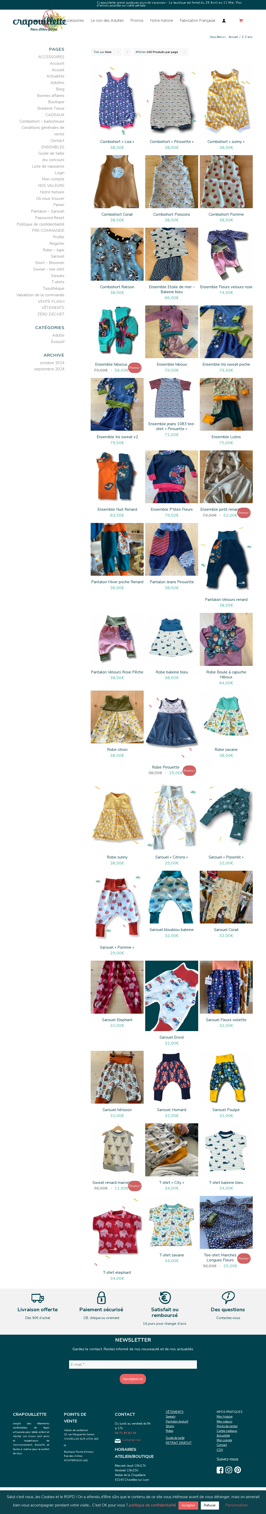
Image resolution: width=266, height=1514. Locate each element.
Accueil (58, 70)
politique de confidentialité (152, 1505)
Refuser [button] (210, 1505)
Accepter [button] (188, 1505)
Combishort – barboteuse (41, 121)
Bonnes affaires (50, 95)
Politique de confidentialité (40, 224)
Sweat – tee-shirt (48, 269)
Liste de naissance (48, 166)
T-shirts (57, 282)
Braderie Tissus (50, 108)
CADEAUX (54, 114)
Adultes (57, 82)
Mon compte (53, 179)
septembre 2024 (49, 369)
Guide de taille (51, 153)
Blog (60, 89)
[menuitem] (40, 21)
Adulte (58, 335)
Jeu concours (53, 159)
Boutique (56, 101)
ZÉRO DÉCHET (50, 314)
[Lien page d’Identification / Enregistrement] (224, 21)
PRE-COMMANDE (48, 230)
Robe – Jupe (53, 250)
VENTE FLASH (51, 301)
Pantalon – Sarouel (47, 211)
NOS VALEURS (51, 185)
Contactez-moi (131, 1440)
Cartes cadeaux (227, 1431)
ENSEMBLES (52, 147)
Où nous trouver (50, 198)
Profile (58, 237)
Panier (58, 204)
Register (56, 243)
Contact (57, 140)
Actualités (55, 76)
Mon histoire (224, 1417)
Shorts (170, 1426)
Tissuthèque (53, 288)
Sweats (57, 275)
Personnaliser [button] (236, 1505)
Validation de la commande (40, 295)
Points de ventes (227, 1426)
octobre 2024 (52, 362)
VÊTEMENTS (53, 307)
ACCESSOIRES (51, 57)
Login (59, 172)
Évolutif (57, 341)
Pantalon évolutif (177, 1422)
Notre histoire (52, 192)
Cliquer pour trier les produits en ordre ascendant (127, 53)
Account (57, 63)
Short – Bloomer (49, 262)
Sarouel (57, 256)
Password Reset (49, 217)
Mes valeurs (224, 1422)
